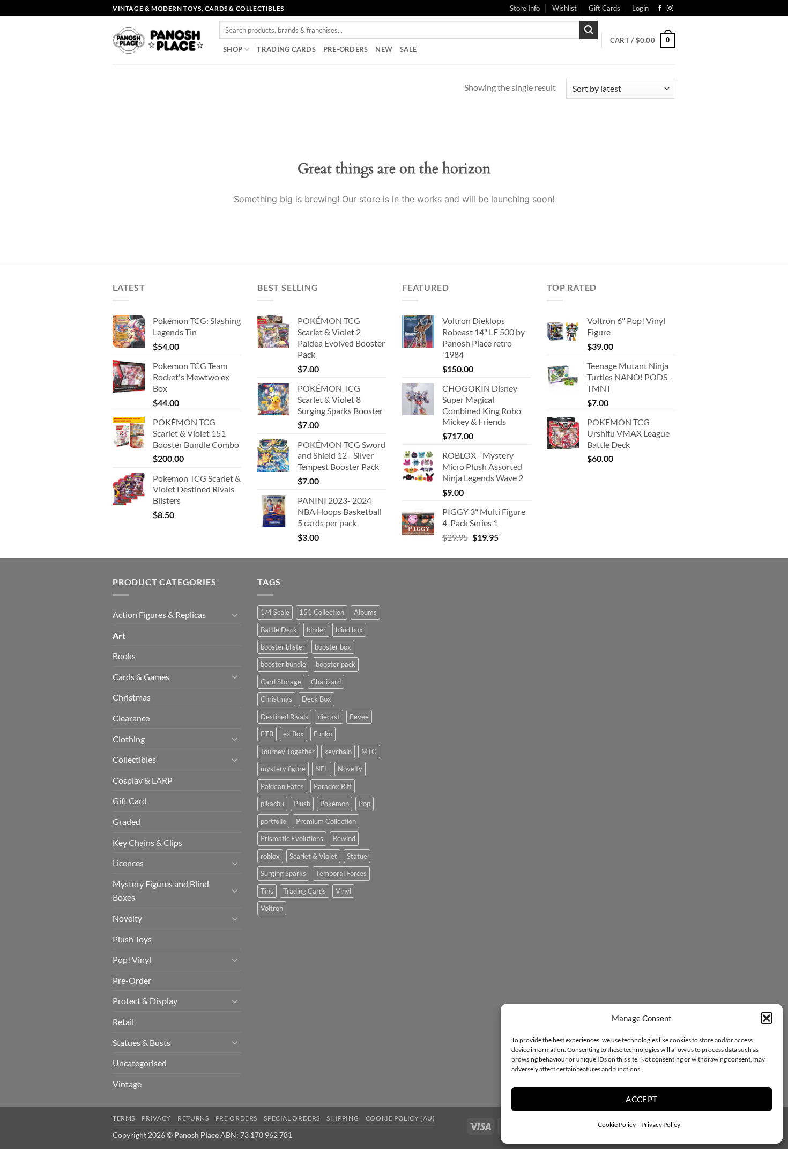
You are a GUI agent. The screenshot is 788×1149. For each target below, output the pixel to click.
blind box (349, 629)
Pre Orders (236, 1118)
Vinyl (343, 891)
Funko (323, 734)
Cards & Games (141, 677)
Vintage (127, 1084)
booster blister (283, 647)
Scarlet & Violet (313, 856)
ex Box (293, 734)
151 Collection (321, 612)
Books (124, 656)
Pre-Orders (345, 49)
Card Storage (281, 681)
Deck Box (316, 699)
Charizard (326, 681)
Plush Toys (132, 939)
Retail (123, 1022)
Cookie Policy (617, 1125)
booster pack (335, 664)
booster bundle (283, 664)
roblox (270, 856)
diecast (329, 716)
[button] (766, 1018)
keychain (338, 751)
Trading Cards (286, 49)
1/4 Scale (275, 612)
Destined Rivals (284, 716)
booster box (333, 647)
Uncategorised (140, 1063)
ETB (267, 734)
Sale (408, 49)
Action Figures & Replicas (159, 614)
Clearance (131, 718)
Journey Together (288, 751)
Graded (126, 821)
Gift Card (130, 801)
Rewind (344, 838)
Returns (193, 1118)
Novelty (127, 918)
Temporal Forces (341, 873)
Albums (365, 612)
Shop (232, 49)
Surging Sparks (283, 873)
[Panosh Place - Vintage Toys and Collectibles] (158, 40)
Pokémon (334, 803)
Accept (642, 1099)
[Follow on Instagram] (670, 8)
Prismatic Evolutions (292, 838)
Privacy (156, 1118)
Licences (128, 863)
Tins (267, 891)
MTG (369, 751)
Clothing (129, 739)
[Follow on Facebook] (660, 8)
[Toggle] (234, 614)
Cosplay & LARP (143, 780)
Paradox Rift (333, 786)
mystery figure (283, 768)
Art (119, 635)
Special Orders (292, 1118)
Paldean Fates (282, 786)
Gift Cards (604, 8)
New (383, 49)
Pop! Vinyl (132, 959)
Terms (124, 1118)
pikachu (272, 803)
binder (316, 629)
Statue (357, 856)
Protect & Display (145, 1001)
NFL (321, 768)
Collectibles (134, 759)
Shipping (342, 1118)
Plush (302, 803)
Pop (364, 803)
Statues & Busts (141, 1042)
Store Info (525, 8)
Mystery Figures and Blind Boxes (161, 891)
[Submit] (588, 30)
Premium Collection (326, 821)
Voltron (272, 908)
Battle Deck (279, 629)
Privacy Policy (660, 1125)
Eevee (359, 716)
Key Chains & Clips (147, 842)
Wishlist (564, 8)
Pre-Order (132, 980)
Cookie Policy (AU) (400, 1118)
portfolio (273, 821)
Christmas (132, 697)
